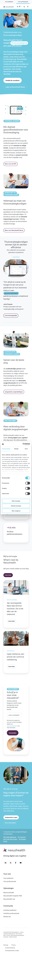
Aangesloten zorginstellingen (14, 392)
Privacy (14, 945)
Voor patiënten (8, 878)
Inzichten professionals (11, 913)
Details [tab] (16, 448)
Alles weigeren (16, 510)
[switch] (27, 483)
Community (8, 906)
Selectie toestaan (16, 506)
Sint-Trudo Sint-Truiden (10, 839)
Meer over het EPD (10, 164)
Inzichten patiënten (9, 910)
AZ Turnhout (21, 837)
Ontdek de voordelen (12, 80)
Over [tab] (26, 448)
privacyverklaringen (12, 726)
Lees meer (8, 575)
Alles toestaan (16, 501)
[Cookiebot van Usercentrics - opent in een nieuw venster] (23, 444)
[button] (28, 6)
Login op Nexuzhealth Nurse (15, 87)
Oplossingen (8, 888)
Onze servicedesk (10, 823)
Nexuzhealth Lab (9, 899)
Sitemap (5, 945)
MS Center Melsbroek (9, 837)
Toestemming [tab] (6, 448)
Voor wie (7, 874)
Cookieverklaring (10, 948)
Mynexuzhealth (8, 892)
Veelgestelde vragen (11, 817)
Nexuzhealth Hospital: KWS (12, 896)
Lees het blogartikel (11, 315)
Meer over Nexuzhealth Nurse (14, 230)
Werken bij (6, 917)
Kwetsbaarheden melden (12, 950)
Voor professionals (9, 881)
